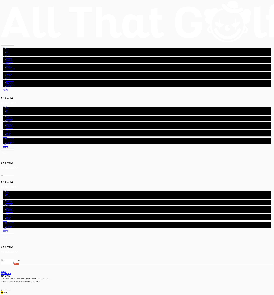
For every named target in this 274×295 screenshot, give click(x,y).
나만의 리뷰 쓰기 (9, 70)
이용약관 (3, 272)
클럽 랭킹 (5, 56)
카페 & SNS (5, 89)
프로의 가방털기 (9, 62)
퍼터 (7, 52)
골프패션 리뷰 (9, 67)
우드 (7, 48)
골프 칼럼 (5, 79)
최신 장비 (5, 47)
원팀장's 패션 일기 (10, 83)
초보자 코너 (8, 73)
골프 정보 (5, 71)
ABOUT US (5, 90)
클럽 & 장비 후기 (9, 66)
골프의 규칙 (8, 78)
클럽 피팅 (8, 77)
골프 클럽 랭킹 (9, 58)
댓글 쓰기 (16, 263)
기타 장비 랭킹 (9, 59)
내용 (19, 260)
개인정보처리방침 (6, 274)
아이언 (7, 50)
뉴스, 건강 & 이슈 (9, 82)
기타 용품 (8, 54)
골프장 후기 (8, 64)
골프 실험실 (8, 75)
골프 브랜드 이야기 (10, 81)
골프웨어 (8, 55)
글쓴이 (2, 260)
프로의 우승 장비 (9, 60)
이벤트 (4, 87)
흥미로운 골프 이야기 (10, 85)
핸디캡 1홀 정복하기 (10, 68)
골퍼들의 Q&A (9, 74)
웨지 (7, 51)
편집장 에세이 (9, 86)
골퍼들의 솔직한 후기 (7, 63)
